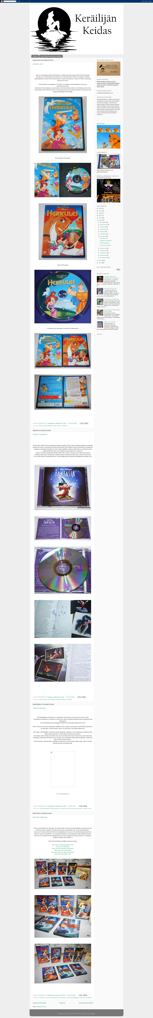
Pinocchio (42, 997)
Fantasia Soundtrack (40, 434)
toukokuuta (103, 248)
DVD (54, 425)
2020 (100, 208)
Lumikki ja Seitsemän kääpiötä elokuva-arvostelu (111, 277)
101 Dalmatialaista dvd (62, 794)
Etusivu (35, 56)
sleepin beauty (87, 808)
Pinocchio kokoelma (40, 817)
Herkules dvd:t (38, 64)
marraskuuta (104, 224)
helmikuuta (103, 255)
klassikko (69, 699)
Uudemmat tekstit (39, 1003)
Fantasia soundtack (60, 699)
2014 (100, 220)
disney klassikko (48, 425)
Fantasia (52, 699)
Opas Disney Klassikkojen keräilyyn (50, 56)
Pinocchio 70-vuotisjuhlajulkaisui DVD (63, 845)
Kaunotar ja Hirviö (65, 808)
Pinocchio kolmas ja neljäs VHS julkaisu (62, 852)
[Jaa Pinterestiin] (87, 423)
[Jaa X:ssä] (84, 423)
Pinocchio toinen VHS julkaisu (62, 850)
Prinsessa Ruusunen (76, 808)
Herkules (64, 425)
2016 (100, 215)
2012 (100, 262)
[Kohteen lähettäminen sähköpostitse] (81, 423)
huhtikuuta (103, 250)
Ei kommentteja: (72, 423)
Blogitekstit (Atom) (41, 1006)
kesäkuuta (103, 236)
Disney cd (46, 699)
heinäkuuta (103, 234)
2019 (100, 211)
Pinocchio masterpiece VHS (63, 854)
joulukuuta (103, 222)
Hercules (59, 425)
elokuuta (102, 231)
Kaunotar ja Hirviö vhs (110, 288)
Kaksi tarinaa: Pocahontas (111, 299)
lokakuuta (103, 227)
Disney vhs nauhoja (109, 322)
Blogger (93, 1013)
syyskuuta (103, 229)
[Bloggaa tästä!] (82, 423)
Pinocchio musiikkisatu (62, 846)
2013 (100, 260)
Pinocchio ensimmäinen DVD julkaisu (63, 848)
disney (41, 425)
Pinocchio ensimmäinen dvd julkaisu (55, 997)
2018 (100, 213)
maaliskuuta (103, 253)
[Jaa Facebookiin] (86, 423)
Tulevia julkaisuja (39, 708)
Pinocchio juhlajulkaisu (72, 997)
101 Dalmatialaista (44, 808)
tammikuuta (103, 257)
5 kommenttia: (72, 806)
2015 (100, 218)
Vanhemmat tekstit (86, 1003)
